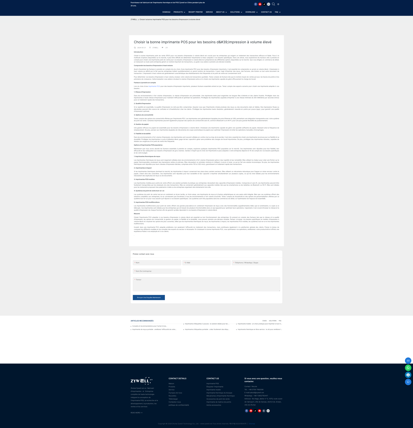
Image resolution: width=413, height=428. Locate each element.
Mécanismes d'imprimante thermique (220, 396)
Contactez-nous (175, 402)
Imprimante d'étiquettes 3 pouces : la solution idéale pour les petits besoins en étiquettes (207, 324)
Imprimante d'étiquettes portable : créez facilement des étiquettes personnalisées (207, 329)
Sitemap (251, 424)
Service (171, 390)
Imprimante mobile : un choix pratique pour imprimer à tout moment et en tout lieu (260, 324)
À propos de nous (175, 393)
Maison (171, 384)
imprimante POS (154, 86)
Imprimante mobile (213, 390)
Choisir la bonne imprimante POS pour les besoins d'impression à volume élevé (170, 19)
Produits (172, 387)
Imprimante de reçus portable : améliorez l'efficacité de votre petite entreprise (154, 329)
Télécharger (173, 399)
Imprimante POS (212, 384)
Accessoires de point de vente (218, 399)
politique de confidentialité (179, 405)
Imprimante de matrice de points (218, 402)
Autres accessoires (213, 405)
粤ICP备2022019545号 (238, 424)
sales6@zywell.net (257, 393)
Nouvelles (172, 396)
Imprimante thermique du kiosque (219, 393)
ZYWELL (134, 19)
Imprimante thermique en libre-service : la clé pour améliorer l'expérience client (260, 329)
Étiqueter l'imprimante (214, 387)
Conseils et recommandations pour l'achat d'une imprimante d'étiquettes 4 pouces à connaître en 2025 (150, 326)
